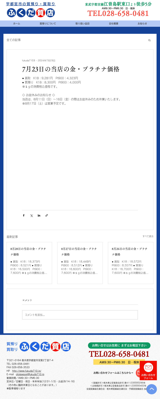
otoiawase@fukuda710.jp (30, 374)
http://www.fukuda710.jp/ (26, 371)
